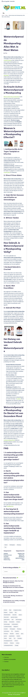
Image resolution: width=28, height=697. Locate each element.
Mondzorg (19, 544)
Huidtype (18, 621)
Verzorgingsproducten (8, 640)
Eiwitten (11, 612)
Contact (6, 661)
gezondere (6, 75)
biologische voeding (17, 610)
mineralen (6, 628)
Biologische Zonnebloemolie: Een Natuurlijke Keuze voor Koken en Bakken (13, 586)
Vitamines (12, 643)
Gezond (6, 544)
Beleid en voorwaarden (10, 659)
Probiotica (6, 633)
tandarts (19, 398)
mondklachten (10, 506)
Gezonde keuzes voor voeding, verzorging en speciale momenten (14, 601)
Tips (5, 547)
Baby (10, 610)
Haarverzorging (18, 619)
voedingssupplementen (8, 645)
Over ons (6, 657)
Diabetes (5, 612)
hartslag (5, 621)
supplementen (11, 636)
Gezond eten (6, 617)
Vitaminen (6, 643)
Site (9, 694)
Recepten (12, 633)
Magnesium (16, 626)
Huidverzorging (7, 624)
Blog (6, 33)
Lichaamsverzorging (7, 626)
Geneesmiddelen (7, 614)
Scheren (17, 633)
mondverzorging (7, 60)
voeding (17, 643)
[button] (23, 571)
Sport (22, 633)
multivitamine (6, 631)
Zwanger (16, 645)
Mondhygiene (12, 544)
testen (10, 638)
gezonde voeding (14, 617)
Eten (16, 612)
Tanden (5, 638)
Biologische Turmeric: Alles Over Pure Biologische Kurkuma (13, 581)
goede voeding (6, 619)
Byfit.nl (23, 692)
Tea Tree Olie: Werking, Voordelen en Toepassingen (13, 596)
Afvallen (5, 610)
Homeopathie (11, 621)
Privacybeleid (16, 694)
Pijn (12, 631)
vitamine (16, 640)
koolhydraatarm (15, 624)
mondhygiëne (7, 172)
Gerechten (14, 614)
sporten (5, 636)
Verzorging (20, 638)
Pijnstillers (17, 631)
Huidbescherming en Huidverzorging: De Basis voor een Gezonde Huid (13, 591)
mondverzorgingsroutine (9, 440)
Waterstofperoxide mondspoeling (11, 96)
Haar (12, 619)
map (11, 694)
